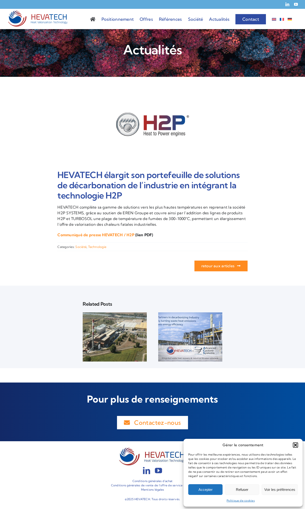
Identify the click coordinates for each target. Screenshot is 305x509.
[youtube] (158, 470)
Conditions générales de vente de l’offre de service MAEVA (152, 485)
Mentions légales (152, 489)
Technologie (97, 247)
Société (80, 247)
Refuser (242, 490)
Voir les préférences (279, 490)
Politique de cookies (241, 500)
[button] (295, 445)
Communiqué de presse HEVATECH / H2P (95, 234)
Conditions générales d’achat (152, 481)
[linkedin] (146, 470)
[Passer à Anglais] (274, 19)
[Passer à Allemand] (290, 19)
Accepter (205, 490)
